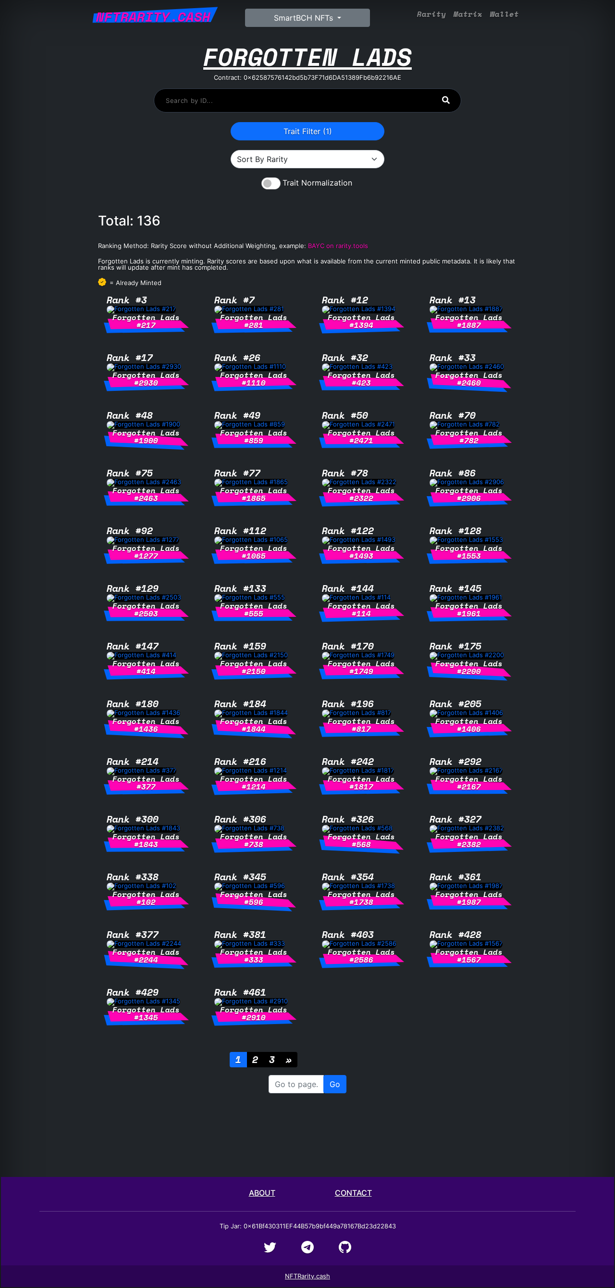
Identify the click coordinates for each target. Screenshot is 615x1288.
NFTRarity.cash (307, 1276)
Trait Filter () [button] (307, 131)
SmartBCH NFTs (304, 18)
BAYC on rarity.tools (338, 246)
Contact (353, 1193)
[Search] (446, 100)
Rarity (431, 14)
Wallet (504, 14)
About (262, 1193)
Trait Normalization (317, 183)
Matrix (468, 14)
